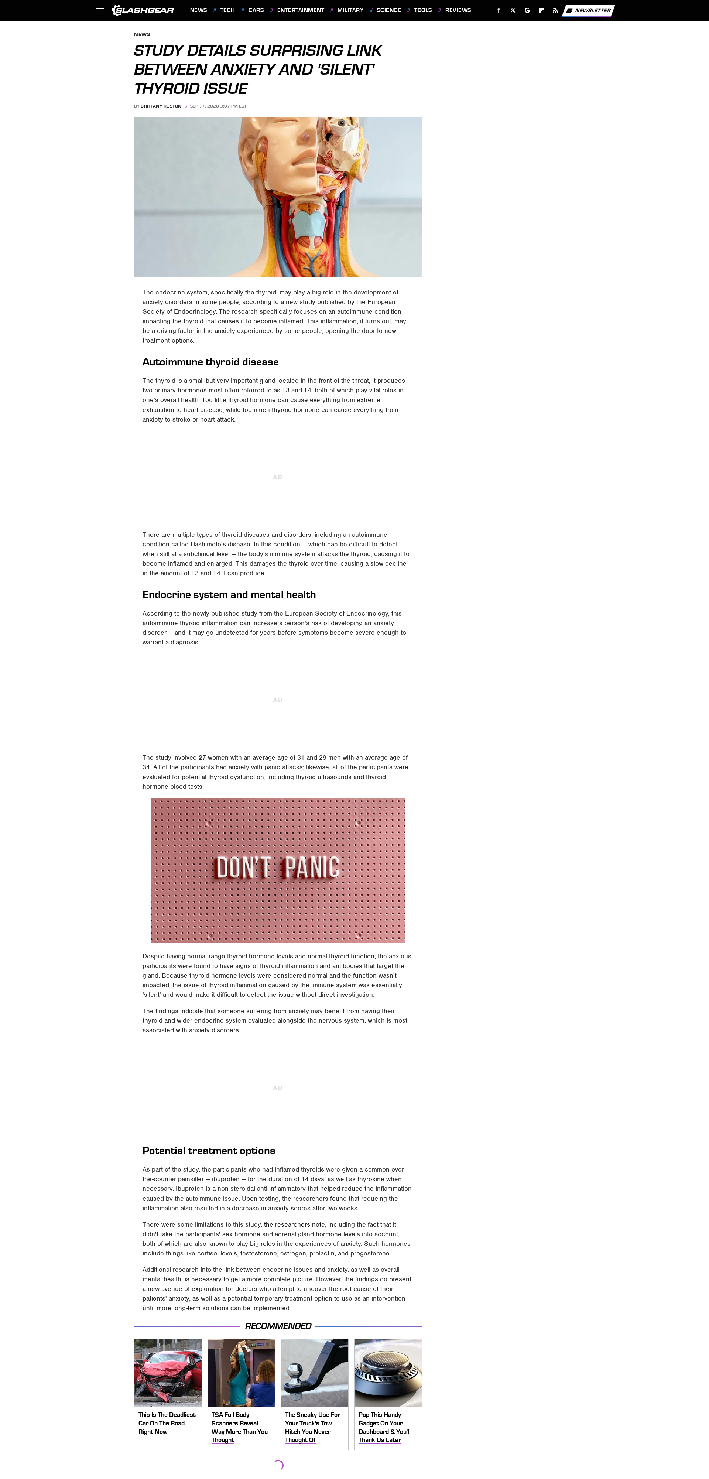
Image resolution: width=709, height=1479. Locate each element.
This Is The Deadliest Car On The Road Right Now (167, 1423)
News (198, 10)
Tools (423, 10)
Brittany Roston (161, 106)
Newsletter (593, 10)
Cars (256, 10)
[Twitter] (512, 10)
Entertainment (300, 10)
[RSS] (555, 10)
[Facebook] (499, 10)
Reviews (458, 10)
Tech (227, 10)
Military (350, 10)
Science (389, 10)
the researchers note (294, 1224)
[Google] (527, 10)
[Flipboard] (541, 10)
